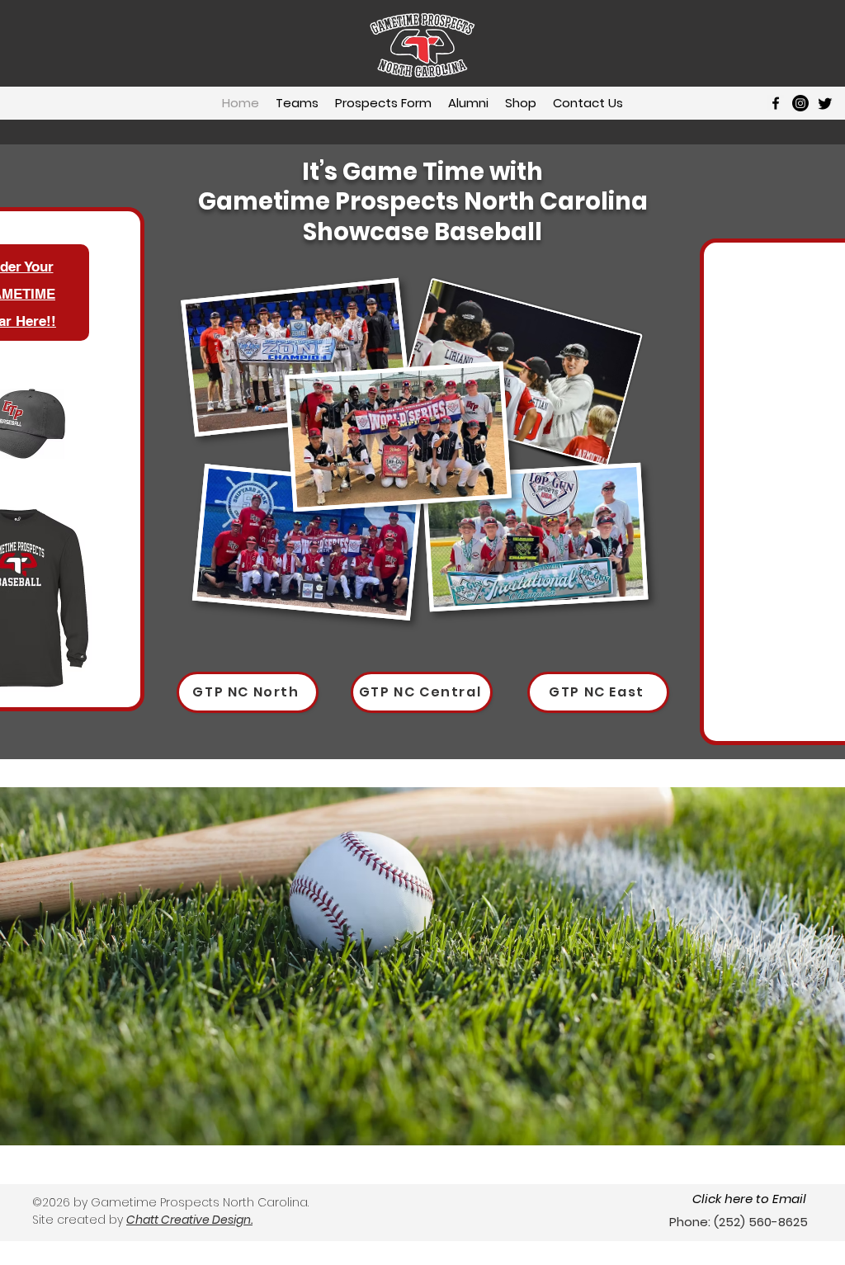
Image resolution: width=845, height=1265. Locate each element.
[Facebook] (775, 103)
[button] (297, 103)
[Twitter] (825, 103)
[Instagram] (800, 103)
